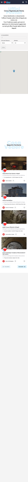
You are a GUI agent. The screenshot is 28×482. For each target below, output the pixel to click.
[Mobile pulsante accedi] (23, 2)
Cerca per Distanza (5, 40)
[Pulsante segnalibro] (24, 181)
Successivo (21, 266)
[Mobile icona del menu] (2, 2)
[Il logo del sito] (7, 2)
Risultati (16, 40)
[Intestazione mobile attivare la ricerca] (26, 2)
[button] (14, 71)
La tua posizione (4, 35)
